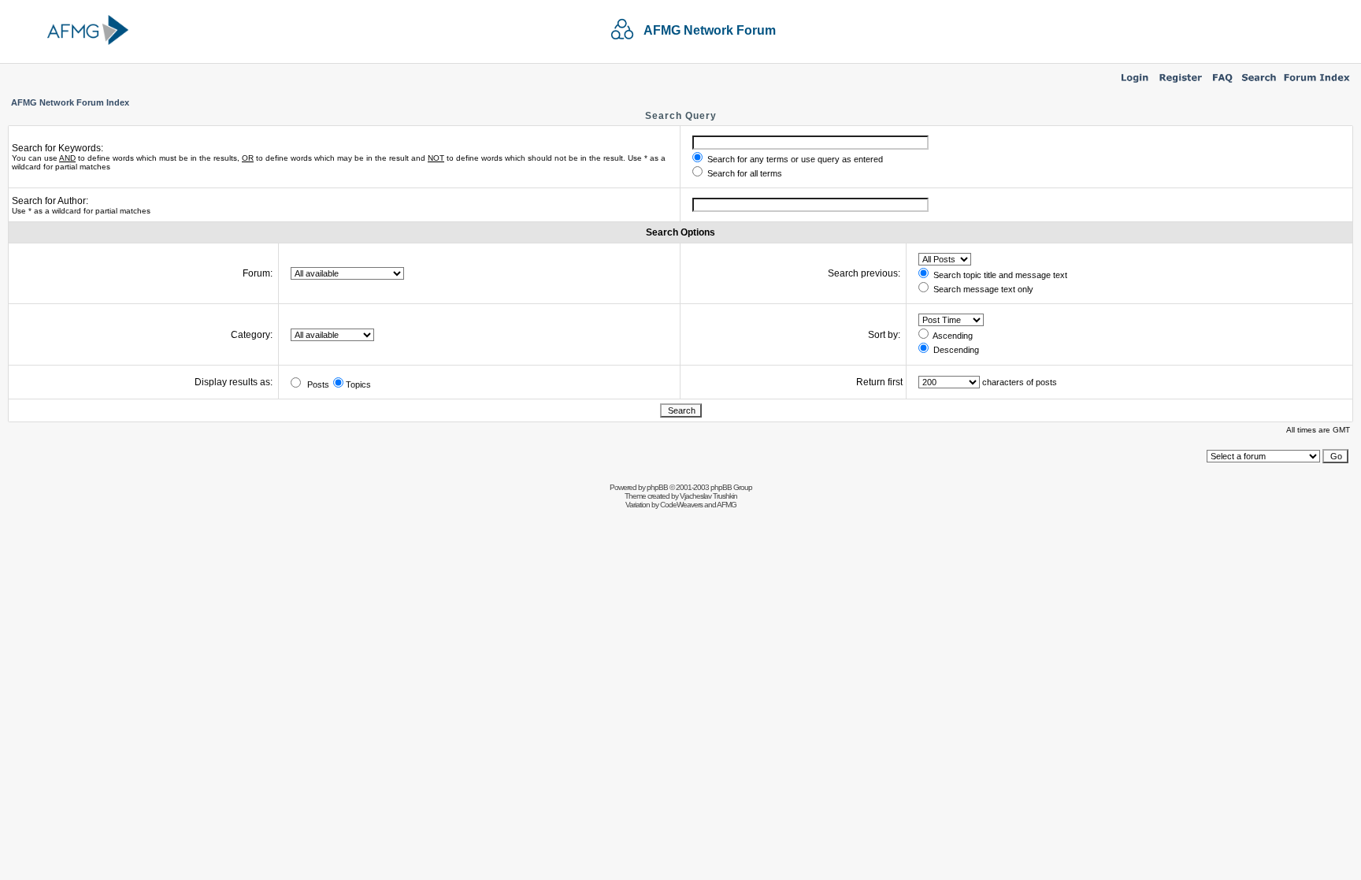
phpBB (657, 487)
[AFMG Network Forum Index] (1317, 83)
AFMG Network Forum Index (70, 102)
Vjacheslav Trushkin (708, 496)
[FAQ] (1222, 83)
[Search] (1259, 83)
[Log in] (1134, 83)
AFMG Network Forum (709, 30)
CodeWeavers (681, 504)
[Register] (1180, 83)
